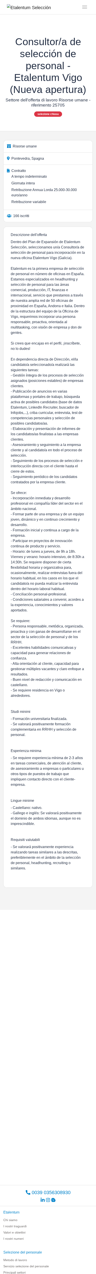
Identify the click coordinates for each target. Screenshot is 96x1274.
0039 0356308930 (50, 1192)
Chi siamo (10, 1220)
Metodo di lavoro (15, 1260)
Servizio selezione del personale (26, 1266)
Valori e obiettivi (14, 1232)
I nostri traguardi (15, 1226)
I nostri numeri (13, 1238)
